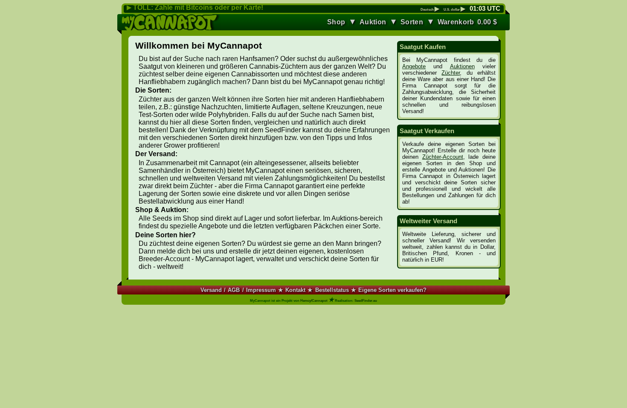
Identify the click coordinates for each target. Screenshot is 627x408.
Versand (211, 290)
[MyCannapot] (171, 22)
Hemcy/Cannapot (314, 301)
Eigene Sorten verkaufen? (392, 290)
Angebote (414, 66)
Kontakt (295, 290)
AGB (234, 290)
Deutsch (430, 10)
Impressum (261, 290)
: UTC (485, 8)
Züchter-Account (442, 157)
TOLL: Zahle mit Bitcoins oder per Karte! (198, 7)
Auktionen (462, 66)
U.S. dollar (454, 10)
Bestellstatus (332, 290)
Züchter (450, 73)
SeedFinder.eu (365, 301)
